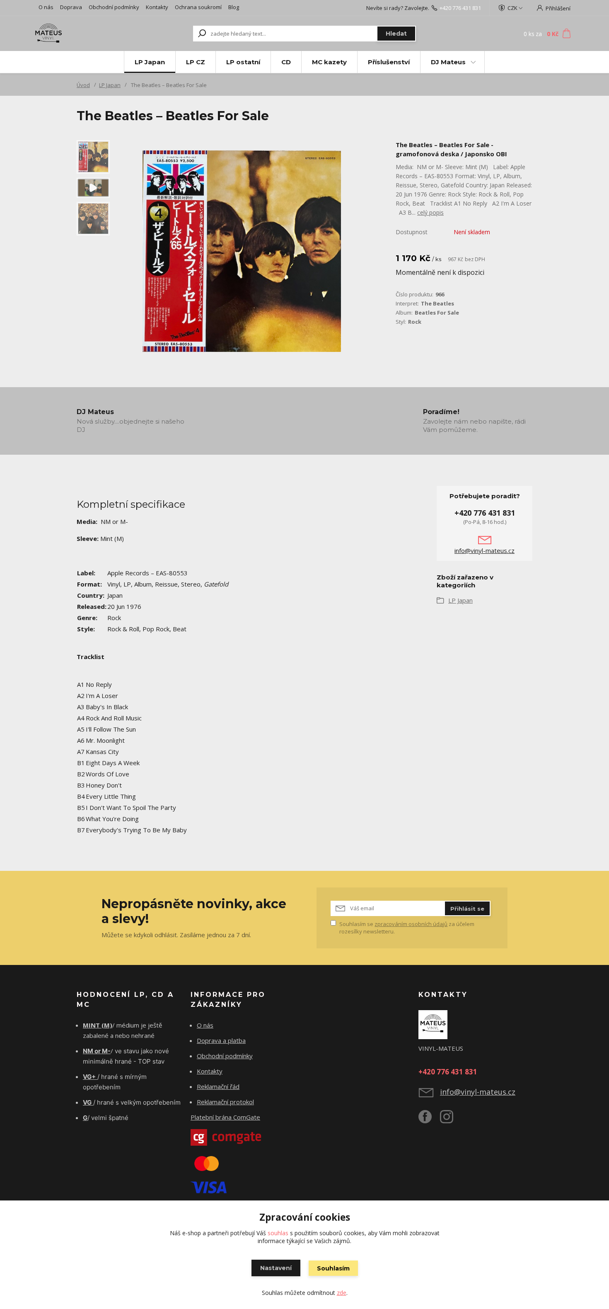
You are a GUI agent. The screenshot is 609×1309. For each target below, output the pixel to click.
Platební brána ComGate (225, 1117)
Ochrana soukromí (198, 7)
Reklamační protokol (225, 1102)
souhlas (278, 1233)
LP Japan (150, 62)
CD (286, 62)
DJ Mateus (448, 62)
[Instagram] (451, 1120)
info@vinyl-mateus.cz (484, 550)
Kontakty (157, 7)
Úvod (83, 85)
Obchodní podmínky (114, 7)
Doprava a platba (221, 1040)
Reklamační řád (218, 1086)
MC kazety (329, 62)
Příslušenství (389, 62)
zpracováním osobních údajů (411, 924)
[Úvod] (85, 33)
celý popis (430, 212)
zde (341, 1293)
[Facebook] (429, 1120)
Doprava (71, 7)
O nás (46, 7)
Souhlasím (333, 1268)
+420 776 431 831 (460, 8)
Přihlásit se (467, 908)
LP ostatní (243, 62)
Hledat (396, 33)
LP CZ (195, 62)
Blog (233, 7)
